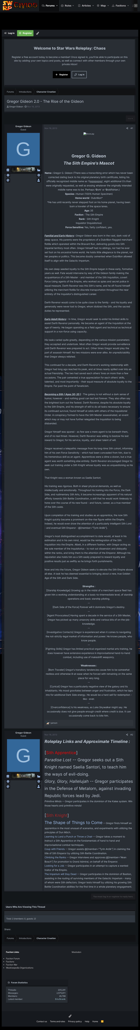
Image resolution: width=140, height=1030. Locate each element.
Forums (50, 5)
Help (87, 1021)
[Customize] (37, 33)
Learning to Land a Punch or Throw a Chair (68, 836)
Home (95, 1021)
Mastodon (76, 952)
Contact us (42, 1021)
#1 (132, 128)
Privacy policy (75, 1021)
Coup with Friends (55, 849)
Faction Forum (13, 958)
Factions (121, 5)
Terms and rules (57, 1021)
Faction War (11, 964)
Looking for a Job (54, 865)
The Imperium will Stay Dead (60, 874)
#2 (131, 734)
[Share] (127, 128)
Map (103, 5)
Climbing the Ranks (55, 857)
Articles (86, 5)
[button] (56, 5)
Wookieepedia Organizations (19, 967)
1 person (53, 723)
